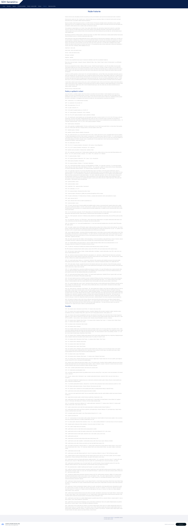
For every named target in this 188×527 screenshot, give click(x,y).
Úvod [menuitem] (4, 6)
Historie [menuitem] (45, 6)
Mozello (112, 517)
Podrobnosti (181, 524)
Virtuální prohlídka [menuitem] (21, 6)
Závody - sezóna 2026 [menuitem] (31, 6)
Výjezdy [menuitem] (14, 6)
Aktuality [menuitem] (9, 6)
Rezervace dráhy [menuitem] (51, 6)
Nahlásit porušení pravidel (169, 524)
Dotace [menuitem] (39, 6)
